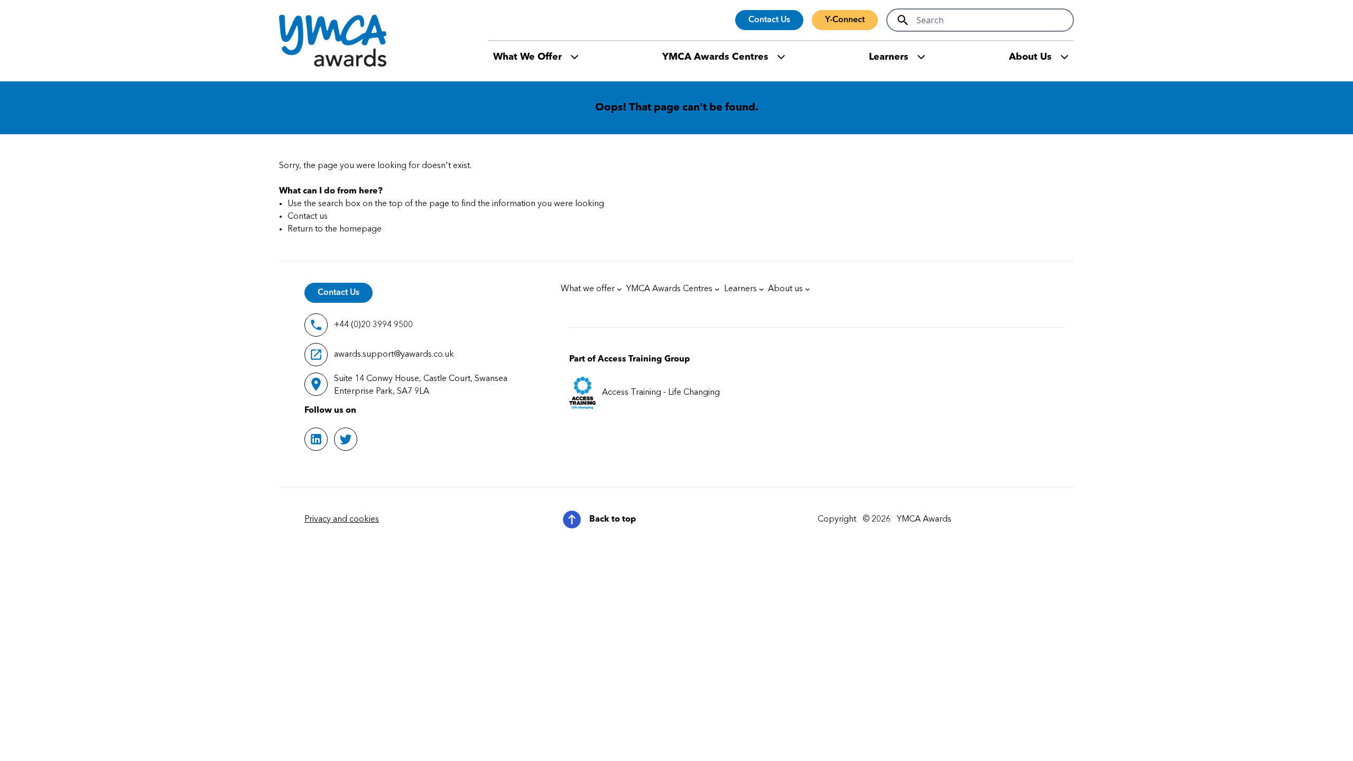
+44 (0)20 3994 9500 (373, 325)
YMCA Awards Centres (715, 57)
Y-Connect (845, 20)
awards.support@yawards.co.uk (394, 354)
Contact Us (769, 20)
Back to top (612, 519)
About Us (1030, 57)
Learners (889, 57)
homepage (360, 229)
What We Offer (527, 57)
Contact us (308, 216)
